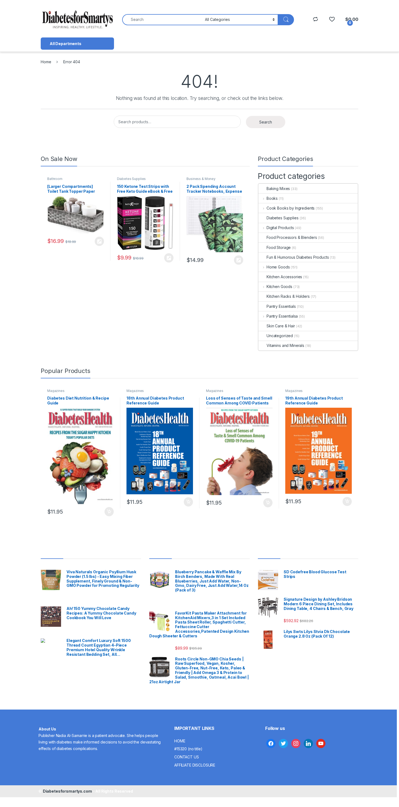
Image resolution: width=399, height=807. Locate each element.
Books (272, 198)
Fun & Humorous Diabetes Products (298, 257)
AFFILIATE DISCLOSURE (194, 765)
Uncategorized (280, 335)
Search (265, 122)
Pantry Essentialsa (282, 316)
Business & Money (201, 179)
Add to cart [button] (109, 511)
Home (46, 61)
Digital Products (280, 227)
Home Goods (278, 267)
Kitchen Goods (279, 286)
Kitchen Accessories (284, 276)
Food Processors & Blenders (292, 237)
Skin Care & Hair (281, 326)
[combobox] (162, 19)
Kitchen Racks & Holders (288, 296)
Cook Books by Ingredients (291, 208)
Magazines (56, 391)
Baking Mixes (278, 188)
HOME (179, 741)
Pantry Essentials (281, 306)
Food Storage (279, 247)
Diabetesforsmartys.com (67, 791)
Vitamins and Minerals (285, 345)
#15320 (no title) (188, 748)
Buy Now (99, 241)
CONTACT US (186, 757)
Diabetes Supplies (131, 179)
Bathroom (54, 179)
